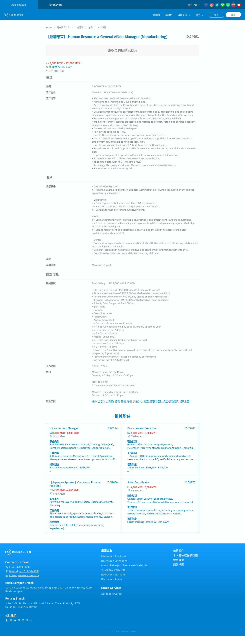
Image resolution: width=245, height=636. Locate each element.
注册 (233, 14)
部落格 (168, 15)
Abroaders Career (111, 593)
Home (49, 27)
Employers (55, 5)
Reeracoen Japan (111, 579)
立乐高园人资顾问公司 (113, 570)
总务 (90, 27)
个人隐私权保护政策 (185, 555)
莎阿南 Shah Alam (60, 67)
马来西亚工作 (63, 27)
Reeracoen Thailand (113, 556)
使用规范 (178, 559)
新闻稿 (156, 15)
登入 (216, 15)
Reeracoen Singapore (114, 560)
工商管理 (79, 27)
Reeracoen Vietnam (113, 574)
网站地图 (178, 564)
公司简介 (178, 550)
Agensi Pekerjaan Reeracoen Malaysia (124, 565)
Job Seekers (18, 5)
